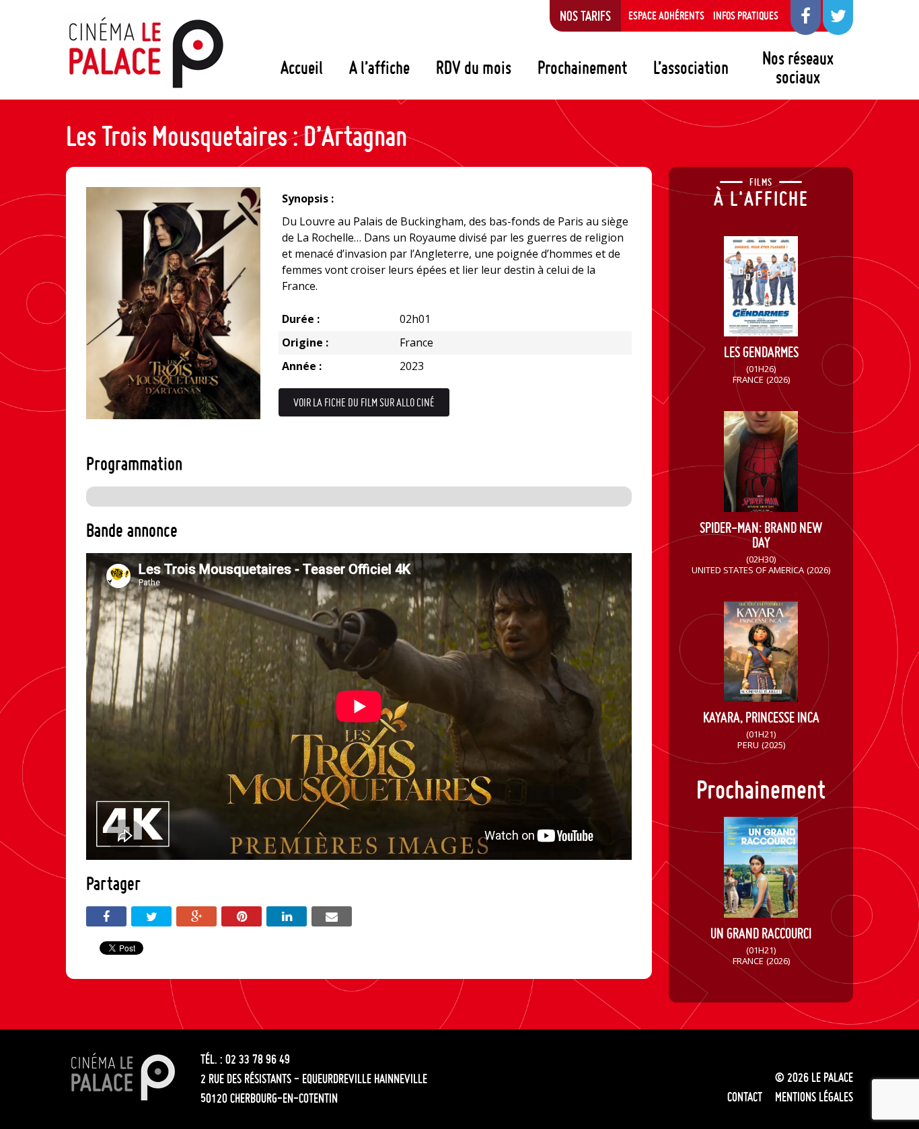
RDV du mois (473, 67)
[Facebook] (106, 916)
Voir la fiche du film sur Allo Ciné (364, 402)
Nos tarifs (585, 15)
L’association (691, 67)
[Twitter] (151, 916)
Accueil (302, 67)
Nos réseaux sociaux (798, 67)
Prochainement (582, 67)
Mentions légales (814, 1096)
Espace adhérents (666, 15)
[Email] (331, 916)
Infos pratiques (745, 15)
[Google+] (196, 916)
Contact (744, 1096)
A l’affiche (379, 67)
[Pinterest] (241, 916)
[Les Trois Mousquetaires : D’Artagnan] (173, 415)
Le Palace (145, 52)
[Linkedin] (286, 916)
